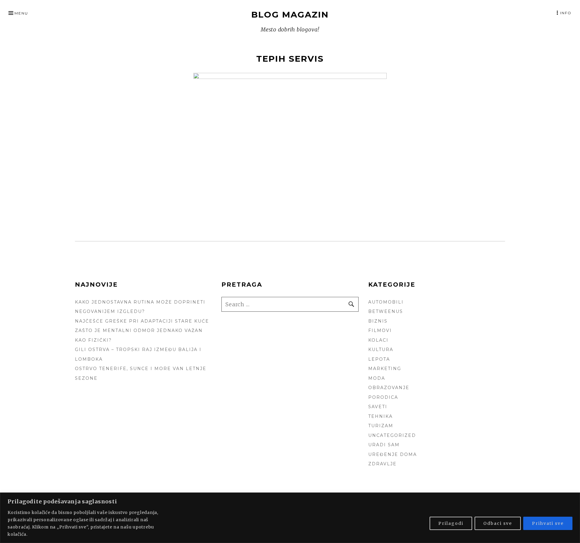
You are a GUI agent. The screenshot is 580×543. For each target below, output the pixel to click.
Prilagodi (450, 523)
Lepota (379, 359)
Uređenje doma (392, 454)
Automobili (386, 302)
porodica (383, 397)
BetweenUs (385, 311)
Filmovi (380, 330)
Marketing (384, 368)
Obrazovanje (388, 387)
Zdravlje (382, 464)
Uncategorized (392, 435)
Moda (376, 378)
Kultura (380, 349)
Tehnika (380, 416)
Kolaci (378, 340)
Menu (21, 13)
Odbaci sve (497, 523)
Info (566, 13)
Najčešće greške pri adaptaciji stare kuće (142, 321)
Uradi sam (384, 444)
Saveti (377, 406)
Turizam (380, 425)
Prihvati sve (548, 523)
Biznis (378, 321)
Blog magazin (290, 14)
